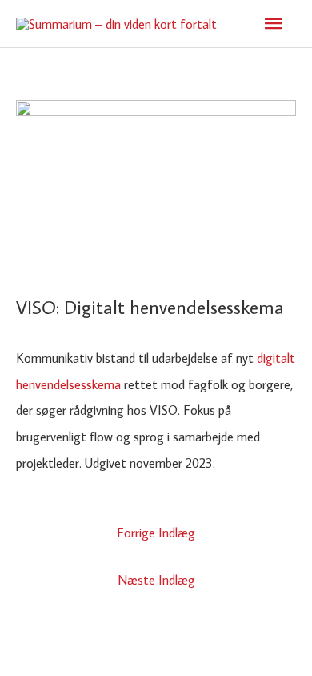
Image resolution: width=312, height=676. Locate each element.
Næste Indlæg (156, 579)
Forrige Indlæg (156, 532)
